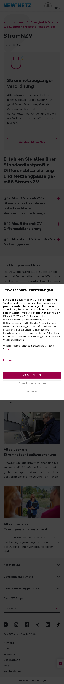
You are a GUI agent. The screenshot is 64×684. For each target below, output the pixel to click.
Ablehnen (32, 392)
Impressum (9, 360)
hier (9, 349)
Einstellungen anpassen (32, 383)
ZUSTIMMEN (32, 375)
